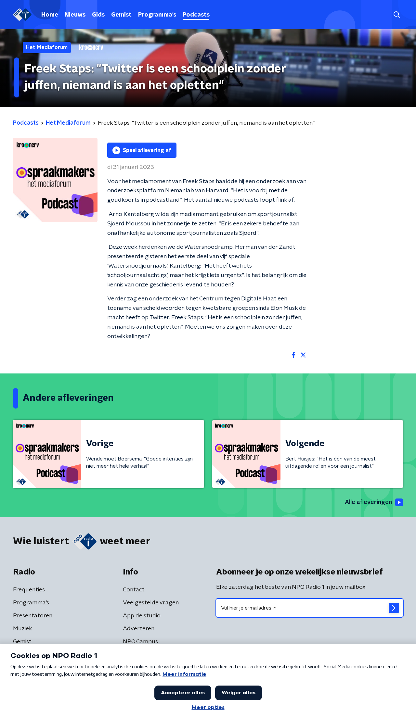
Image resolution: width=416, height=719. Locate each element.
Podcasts (196, 15)
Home (49, 15)
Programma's (157, 15)
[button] (396, 15)
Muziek (22, 629)
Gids (98, 15)
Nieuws (75, 15)
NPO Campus (140, 642)
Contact (134, 590)
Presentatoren (32, 616)
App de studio (142, 616)
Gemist (121, 15)
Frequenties (29, 590)
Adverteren (138, 629)
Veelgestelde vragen (151, 603)
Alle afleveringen (368, 502)
